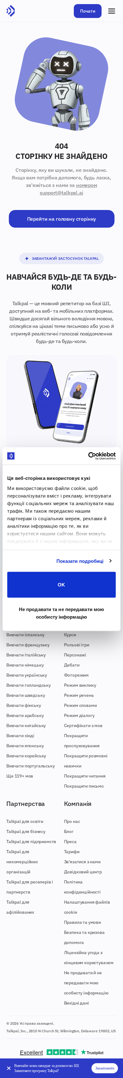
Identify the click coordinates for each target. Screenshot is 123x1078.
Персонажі (75, 655)
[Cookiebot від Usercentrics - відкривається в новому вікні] (88, 456)
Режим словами (80, 705)
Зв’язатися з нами (82, 862)
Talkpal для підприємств (31, 841)
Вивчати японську (25, 746)
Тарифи (71, 851)
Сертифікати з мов (83, 725)
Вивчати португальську (30, 766)
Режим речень (79, 695)
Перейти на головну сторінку (61, 219)
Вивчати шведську (25, 695)
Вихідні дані (76, 1003)
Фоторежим (76, 675)
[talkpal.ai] (10, 11)
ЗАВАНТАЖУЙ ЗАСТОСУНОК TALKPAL (65, 258)
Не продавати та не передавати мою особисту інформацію (61, 612)
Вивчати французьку (28, 645)
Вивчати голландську (28, 685)
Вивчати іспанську (25, 635)
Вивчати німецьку (25, 665)
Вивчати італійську (26, 655)
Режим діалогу (79, 715)
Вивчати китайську (26, 725)
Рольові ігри (76, 645)
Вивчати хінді (20, 735)
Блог (68, 831)
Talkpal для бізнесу (25, 831)
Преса (70, 841)
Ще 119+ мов (19, 776)
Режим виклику (80, 685)
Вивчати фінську (23, 705)
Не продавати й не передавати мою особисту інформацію (86, 983)
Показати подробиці (80, 560)
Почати (87, 11)
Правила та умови (82, 922)
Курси (70, 635)
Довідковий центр (83, 872)
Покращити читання (85, 776)
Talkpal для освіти (24, 821)
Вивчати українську (26, 675)
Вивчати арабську (25, 715)
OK (61, 584)
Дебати (71, 665)
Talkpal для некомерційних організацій (22, 862)
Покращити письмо (84, 786)
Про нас (72, 821)
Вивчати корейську (26, 756)
